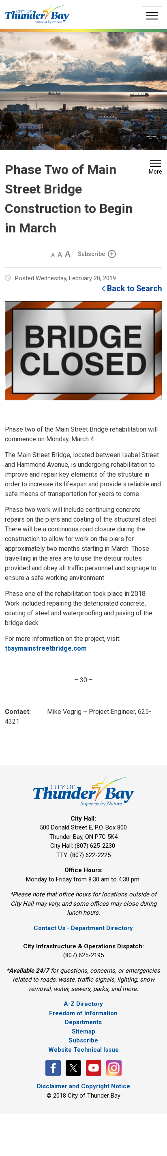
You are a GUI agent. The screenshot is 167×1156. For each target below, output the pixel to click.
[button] (155, 168)
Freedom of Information (83, 1013)
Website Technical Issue (83, 1049)
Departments (83, 1022)
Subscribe (91, 254)
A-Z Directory (83, 1004)
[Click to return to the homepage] (37, 13)
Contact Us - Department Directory (83, 928)
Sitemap (83, 1031)
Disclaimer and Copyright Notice (83, 1086)
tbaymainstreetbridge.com (46, 648)
